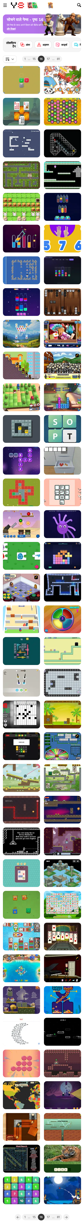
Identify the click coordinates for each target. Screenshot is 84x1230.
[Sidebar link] (5, 5)
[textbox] (9, 59)
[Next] (75, 43)
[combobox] (10, 58)
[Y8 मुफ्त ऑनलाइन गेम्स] (17, 5)
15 (34, 59)
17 (48, 59)
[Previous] (18, 1217)
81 (58, 59)
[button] (11, 29)
